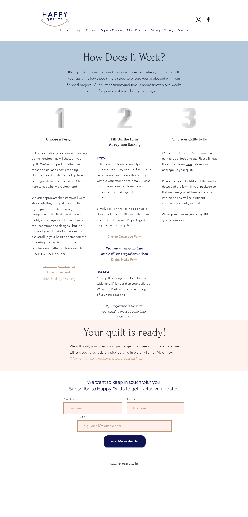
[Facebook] (208, 19)
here (189, 164)
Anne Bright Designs (59, 266)
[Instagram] (198, 19)
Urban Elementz (59, 272)
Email (80, 417)
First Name (69, 399)
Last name (132, 399)
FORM (189, 181)
